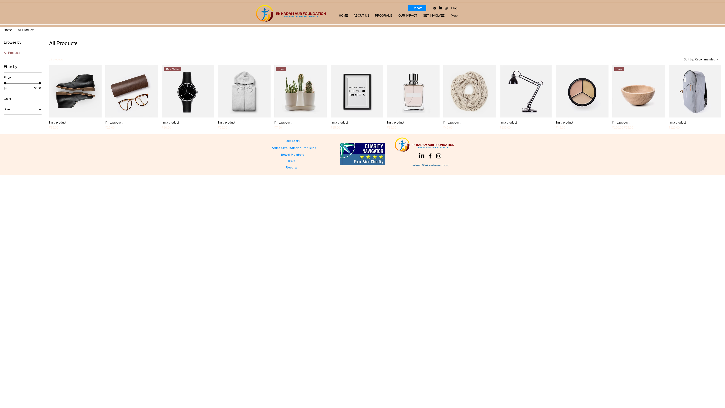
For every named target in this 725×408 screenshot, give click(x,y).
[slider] (5, 83)
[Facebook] (435, 8)
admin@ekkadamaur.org (430, 165)
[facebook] (430, 156)
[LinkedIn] (440, 8)
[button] (408, 16)
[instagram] (446, 8)
